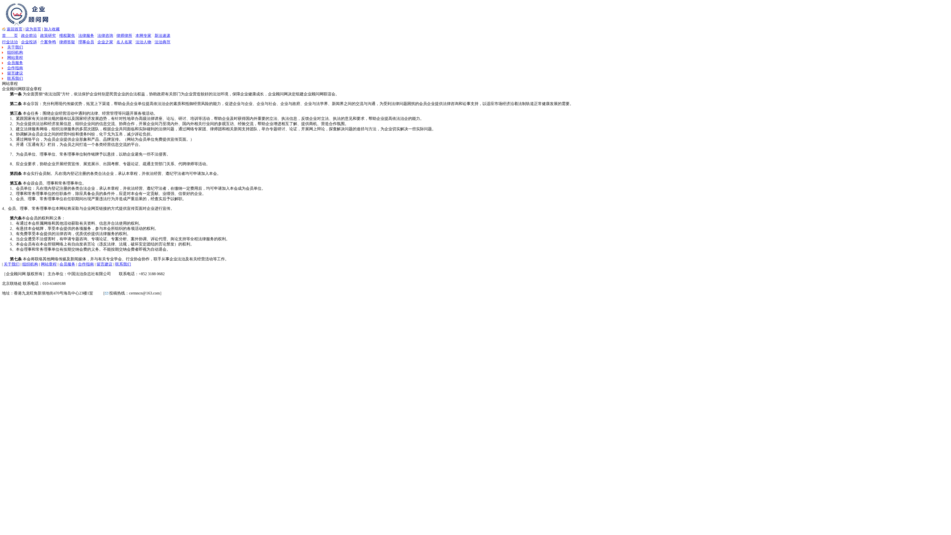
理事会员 (86, 42)
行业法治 (10, 42)
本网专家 (143, 35)
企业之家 (105, 42)
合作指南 (15, 68)
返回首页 (15, 29)
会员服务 (15, 63)
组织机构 (15, 52)
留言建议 (15, 73)
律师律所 (124, 35)
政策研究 (48, 35)
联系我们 (15, 78)
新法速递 (162, 35)
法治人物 (143, 42)
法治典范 (162, 42)
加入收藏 (52, 29)
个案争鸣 (48, 42)
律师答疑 (67, 42)
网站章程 (15, 57)
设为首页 (33, 29)
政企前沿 (29, 35)
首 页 (10, 35)
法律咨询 (105, 35)
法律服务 (86, 35)
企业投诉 (29, 42)
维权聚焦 (67, 35)
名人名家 (124, 42)
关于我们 (15, 47)
